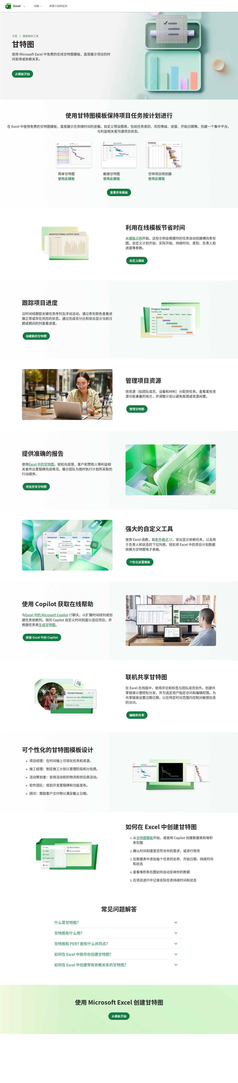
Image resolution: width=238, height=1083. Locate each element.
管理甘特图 (136, 409)
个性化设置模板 (139, 562)
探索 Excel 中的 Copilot (42, 637)
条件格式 (163, 539)
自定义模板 (136, 261)
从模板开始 (22, 74)
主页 (14, 36)
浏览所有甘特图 (36, 487)
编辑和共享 (136, 715)
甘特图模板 (144, 837)
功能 (36, 6)
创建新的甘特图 (36, 336)
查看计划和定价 (58, 6)
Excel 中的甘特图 (41, 464)
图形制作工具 (30, 36)
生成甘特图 (47, 624)
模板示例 (135, 238)
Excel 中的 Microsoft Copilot (48, 614)
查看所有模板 (119, 192)
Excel (17, 6)
